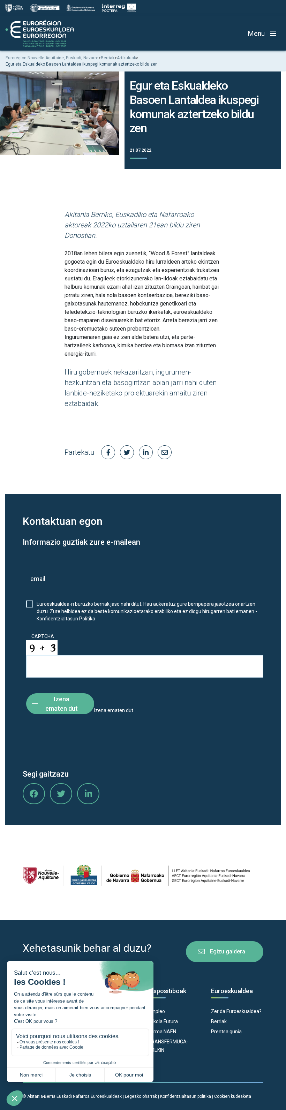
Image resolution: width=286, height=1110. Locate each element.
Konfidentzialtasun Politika (66, 618)
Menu (256, 33)
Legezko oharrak (141, 1096)
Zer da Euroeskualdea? (236, 1011)
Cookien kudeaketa (232, 1096)
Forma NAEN (162, 1031)
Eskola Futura (163, 1021)
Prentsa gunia (226, 1031)
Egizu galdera (227, 951)
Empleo (156, 1011)
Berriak (219, 1021)
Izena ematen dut (61, 703)
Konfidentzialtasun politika (185, 1096)
